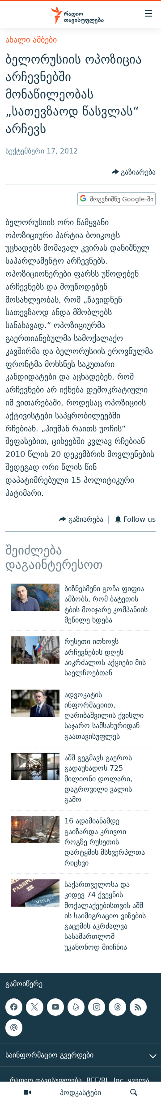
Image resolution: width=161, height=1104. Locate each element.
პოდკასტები (80, 1092)
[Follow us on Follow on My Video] (76, 1006)
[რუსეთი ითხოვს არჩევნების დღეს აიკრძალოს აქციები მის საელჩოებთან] (35, 650)
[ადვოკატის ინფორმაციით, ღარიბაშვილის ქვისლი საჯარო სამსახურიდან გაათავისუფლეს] (35, 703)
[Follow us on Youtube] (55, 1006)
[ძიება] (133, 1093)
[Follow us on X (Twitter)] (34, 1006)
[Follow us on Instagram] (96, 1006)
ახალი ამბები (31, 40)
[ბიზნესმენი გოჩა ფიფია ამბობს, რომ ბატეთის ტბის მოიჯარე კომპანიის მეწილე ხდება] (35, 597)
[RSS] (138, 1006)
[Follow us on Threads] (117, 1006)
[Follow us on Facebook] (13, 1006)
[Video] (27, 1093)
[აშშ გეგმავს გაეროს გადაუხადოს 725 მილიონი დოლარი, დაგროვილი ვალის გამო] (35, 766)
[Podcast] (13, 1027)
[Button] (134, 172)
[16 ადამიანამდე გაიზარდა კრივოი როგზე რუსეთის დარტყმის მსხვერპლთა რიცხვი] (35, 829)
